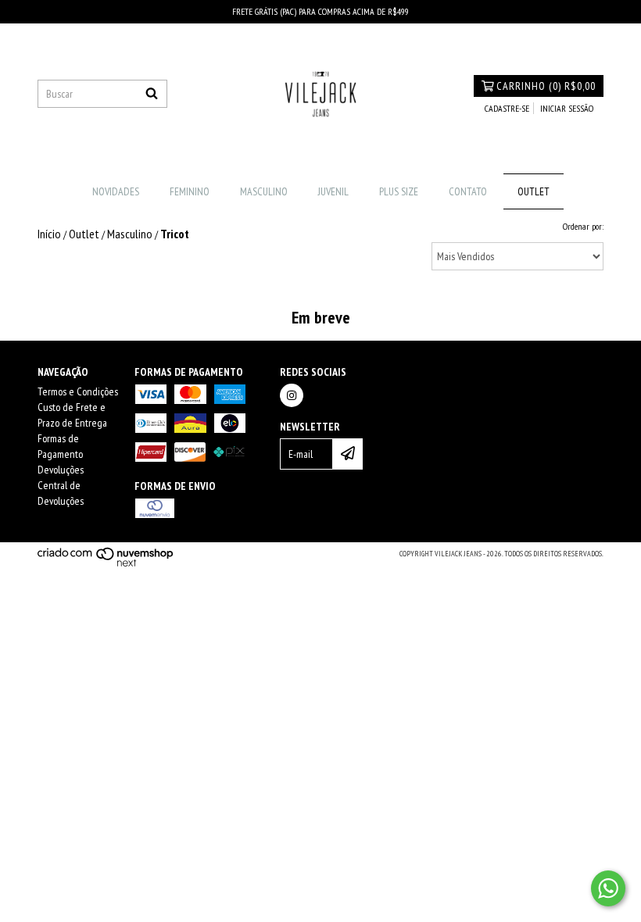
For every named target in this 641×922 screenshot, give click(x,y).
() (546, 86)
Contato (468, 191)
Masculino (264, 191)
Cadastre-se (507, 108)
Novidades (115, 191)
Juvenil (333, 191)
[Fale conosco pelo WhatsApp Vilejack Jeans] (608, 888)
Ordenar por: (583, 226)
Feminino (189, 191)
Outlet (533, 191)
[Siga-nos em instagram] (291, 395)
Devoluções (61, 470)
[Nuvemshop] (106, 564)
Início (49, 233)
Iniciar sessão (566, 108)
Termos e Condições (78, 391)
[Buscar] (151, 94)
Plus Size (398, 191)
